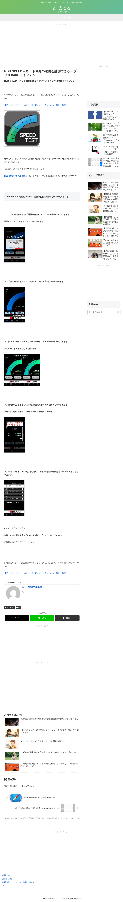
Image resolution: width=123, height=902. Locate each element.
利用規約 (6, 875)
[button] (67, 618)
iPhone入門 (10, 607)
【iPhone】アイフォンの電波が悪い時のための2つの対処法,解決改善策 (35, 105)
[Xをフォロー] (23, 592)
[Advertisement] (61, 42)
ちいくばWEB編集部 (32, 587)
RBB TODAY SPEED (13, 176)
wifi (19, 607)
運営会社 (6, 879)
